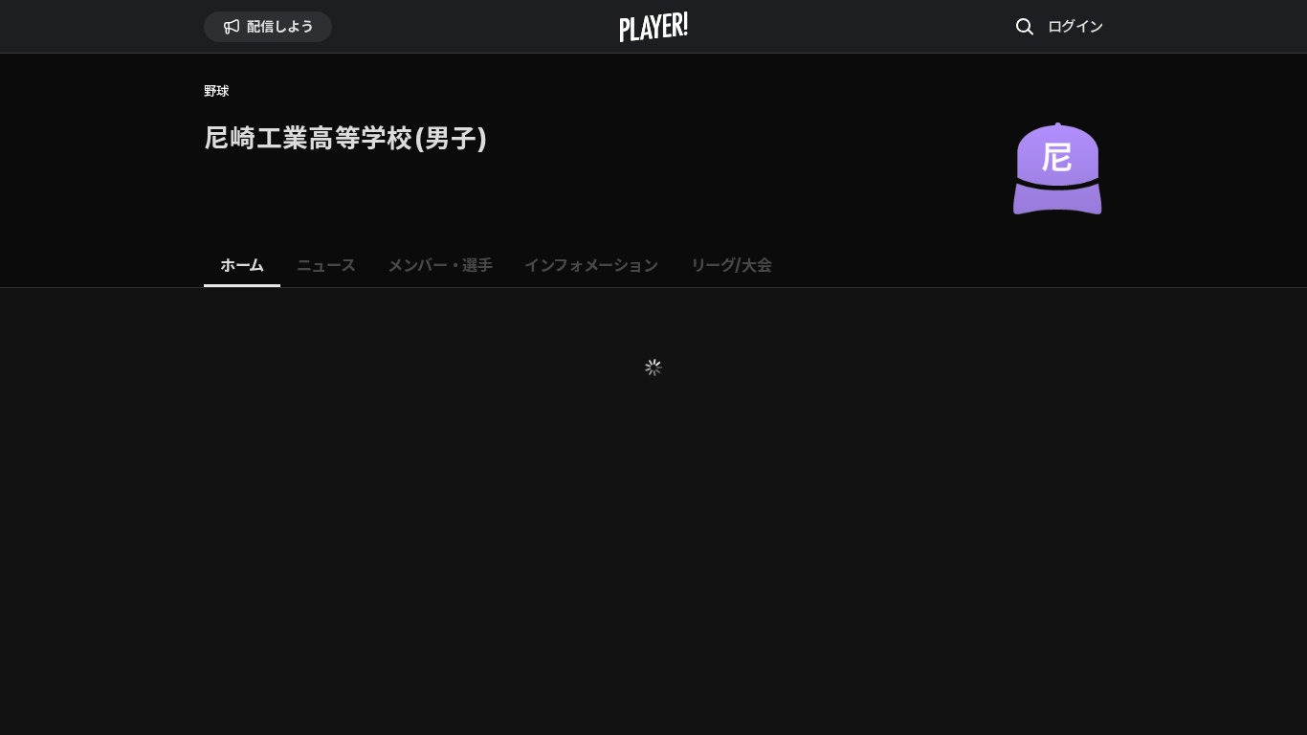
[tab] (242, 266)
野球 (216, 91)
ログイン (1075, 25)
